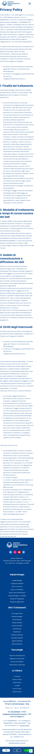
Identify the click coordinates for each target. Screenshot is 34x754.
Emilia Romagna (18, 704)
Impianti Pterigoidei (17, 599)
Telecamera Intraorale (17, 665)
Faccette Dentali (17, 638)
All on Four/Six (17, 586)
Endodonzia (17, 629)
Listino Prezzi (17, 692)
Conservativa (17, 619)
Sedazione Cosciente (17, 658)
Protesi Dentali (17, 622)
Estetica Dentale (17, 635)
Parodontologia (17, 616)
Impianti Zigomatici (17, 602)
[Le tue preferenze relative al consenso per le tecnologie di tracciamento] (31, 751)
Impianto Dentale (17, 583)
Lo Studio (17, 676)
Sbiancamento (17, 644)
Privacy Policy (24, 725)
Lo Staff (17, 685)
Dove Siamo (17, 682)
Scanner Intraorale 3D (17, 655)
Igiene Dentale (17, 641)
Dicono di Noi (17, 679)
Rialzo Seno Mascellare (17, 592)
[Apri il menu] (30, 3)
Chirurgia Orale (17, 613)
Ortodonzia (17, 632)
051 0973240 (15, 712)
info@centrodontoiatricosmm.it (15, 714)
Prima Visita (17, 688)
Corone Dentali (17, 626)
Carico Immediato (17, 589)
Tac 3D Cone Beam (17, 662)
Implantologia (17, 580)
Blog (27, 704)
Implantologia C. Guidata (17, 596)
